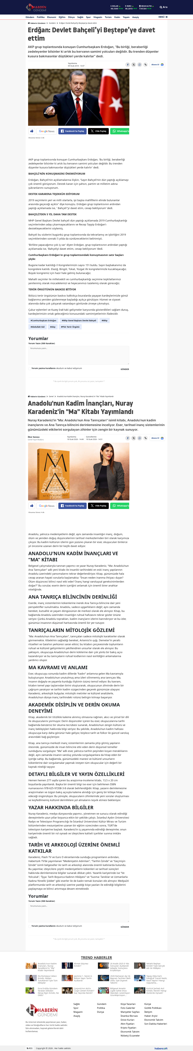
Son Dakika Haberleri (155, 1023)
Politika (41, 17)
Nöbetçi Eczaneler (130, 1035)
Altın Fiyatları (127, 1023)
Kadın (117, 17)
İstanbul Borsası (129, 1015)
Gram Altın (146, 6)
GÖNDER (125, 369)
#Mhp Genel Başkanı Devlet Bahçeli (79, 320)
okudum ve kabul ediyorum (57, 368)
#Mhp (104, 320)
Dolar (115, 6)
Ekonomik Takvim (130, 1031)
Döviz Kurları (127, 1019)
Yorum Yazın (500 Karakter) (41, 343)
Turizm (108, 17)
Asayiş (135, 17)
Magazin (98, 17)
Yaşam (126, 17)
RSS (30, 1048)
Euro (129, 6)
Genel (51, 396)
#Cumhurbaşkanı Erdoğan (43, 320)
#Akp (52, 326)
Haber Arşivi (150, 1015)
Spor (88, 17)
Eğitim (62, 17)
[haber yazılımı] (161, 1048)
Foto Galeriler (128, 1008)
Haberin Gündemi (37, 23)
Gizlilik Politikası (152, 1008)
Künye (147, 1004)
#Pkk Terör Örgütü (70, 326)
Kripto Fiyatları (128, 1027)
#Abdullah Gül (38, 326)
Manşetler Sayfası (130, 1011)
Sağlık (80, 17)
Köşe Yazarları (128, 1004)
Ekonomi (51, 17)
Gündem (30, 17)
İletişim (148, 1011)
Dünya (71, 17)
